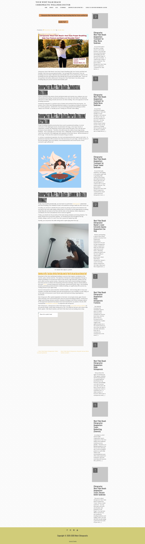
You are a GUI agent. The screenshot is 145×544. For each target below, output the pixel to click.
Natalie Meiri (61, 30)
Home (46, 7)
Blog (57, 7)
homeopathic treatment (51, 303)
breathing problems (80, 305)
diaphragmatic (76, 204)
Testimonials (63, 7)
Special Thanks (73, 541)
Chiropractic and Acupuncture (75, 7)
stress (45, 284)
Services (51, 7)
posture (73, 305)
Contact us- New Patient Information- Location (96, 7)
